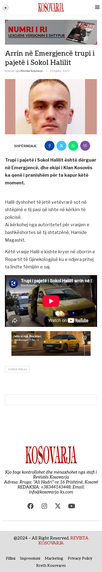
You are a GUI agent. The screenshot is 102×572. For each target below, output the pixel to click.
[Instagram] (44, 506)
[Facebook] (31, 506)
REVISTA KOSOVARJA (63, 541)
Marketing (54, 558)
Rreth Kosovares (51, 565)
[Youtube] (71, 506)
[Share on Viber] (85, 146)
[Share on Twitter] (61, 146)
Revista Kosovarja (32, 71)
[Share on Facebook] (49, 146)
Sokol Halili (17, 369)
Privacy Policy (80, 558)
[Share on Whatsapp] (73, 146)
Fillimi (10, 558)
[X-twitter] (58, 506)
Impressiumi (30, 558)
